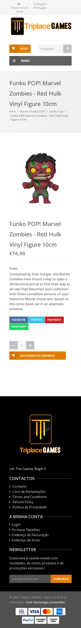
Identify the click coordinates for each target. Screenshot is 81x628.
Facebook (19, 320)
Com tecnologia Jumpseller (45, 602)
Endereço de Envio (26, 540)
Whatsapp (19, 326)
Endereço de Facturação (30, 535)
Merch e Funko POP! (32, 111)
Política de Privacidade (29, 507)
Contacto (19, 487)
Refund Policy (22, 502)
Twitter (36, 320)
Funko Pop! (57, 111)
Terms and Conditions (29, 497)
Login (16, 525)
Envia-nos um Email (19, 9)
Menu (25, 61)
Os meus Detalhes (26, 530)
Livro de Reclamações (29, 492)
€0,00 (24, 49)
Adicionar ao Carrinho (37, 355)
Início (12, 111)
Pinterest (54, 320)
